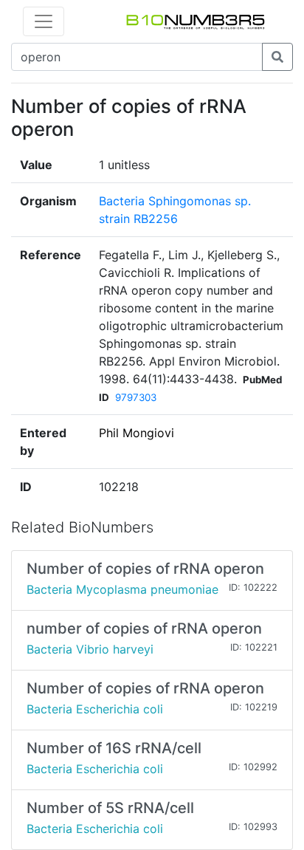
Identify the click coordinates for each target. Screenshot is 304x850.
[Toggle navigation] (43, 21)
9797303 (135, 397)
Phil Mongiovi (136, 432)
